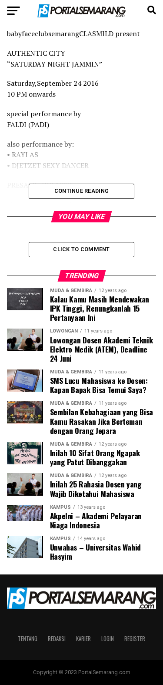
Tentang (27, 639)
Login (107, 639)
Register (134, 639)
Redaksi (57, 639)
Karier (83, 639)
